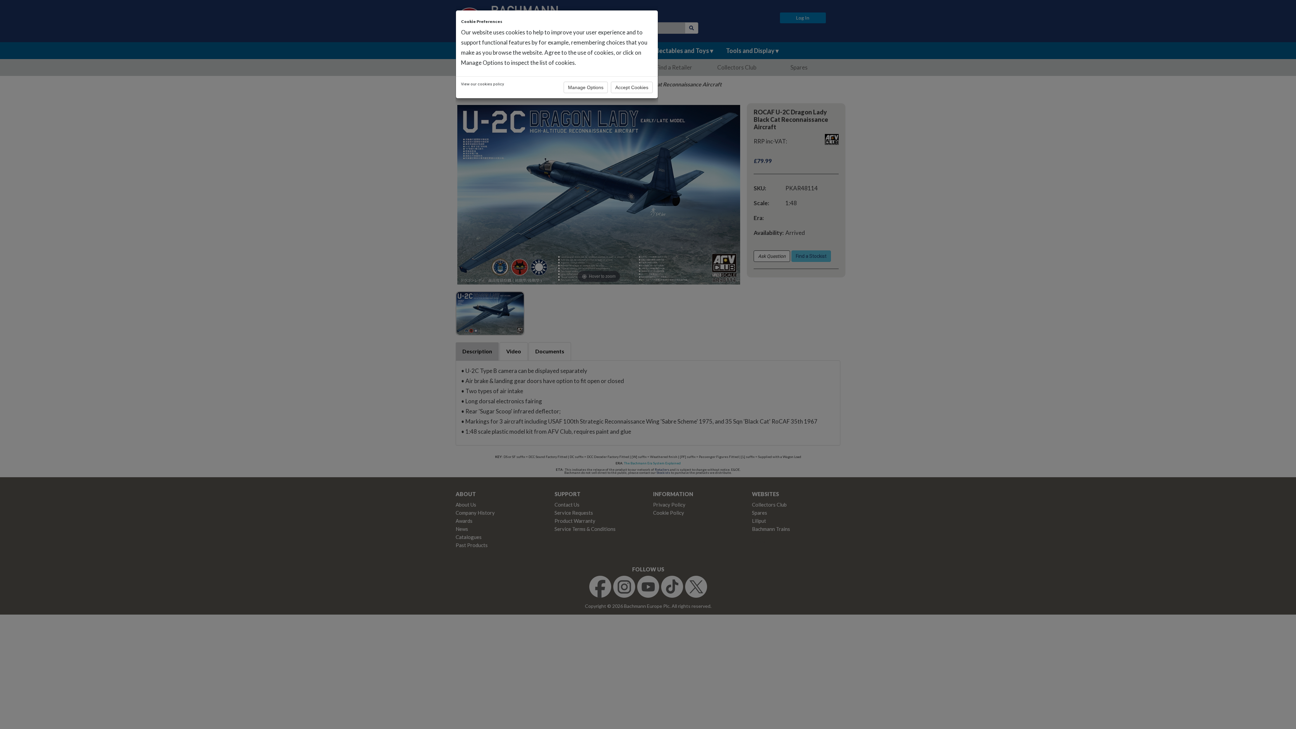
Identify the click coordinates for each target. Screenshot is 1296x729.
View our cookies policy (482, 84)
